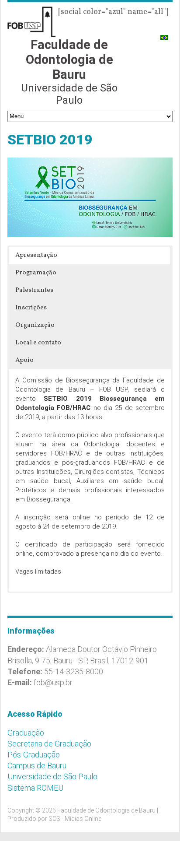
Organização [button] (35, 325)
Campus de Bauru (36, 765)
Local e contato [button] (38, 342)
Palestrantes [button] (34, 290)
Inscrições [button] (31, 307)
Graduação (25, 732)
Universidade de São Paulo (52, 776)
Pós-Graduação (33, 754)
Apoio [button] (24, 360)
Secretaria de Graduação (49, 743)
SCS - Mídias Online (74, 818)
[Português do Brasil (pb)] (164, 34)
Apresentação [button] (36, 255)
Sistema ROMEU (35, 787)
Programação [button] (35, 272)
